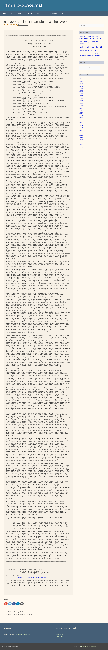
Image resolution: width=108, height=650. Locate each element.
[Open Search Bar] (105, 13)
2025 (81, 81)
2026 (81, 79)
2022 (81, 84)
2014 (81, 101)
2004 (81, 125)
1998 (81, 140)
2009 (81, 113)
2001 (81, 133)
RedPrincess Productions (88, 646)
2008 (81, 115)
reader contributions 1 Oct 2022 (90, 47)
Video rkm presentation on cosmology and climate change (90, 37)
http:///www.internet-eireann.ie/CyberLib (30, 577)
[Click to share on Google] (6, 603)
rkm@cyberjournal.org (22, 634)
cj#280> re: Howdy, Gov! (14, 612)
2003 (81, 128)
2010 (81, 111)
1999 (81, 137)
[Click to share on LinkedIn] (18, 603)
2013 (81, 103)
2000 (81, 135)
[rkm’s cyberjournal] (23, 6)
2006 (81, 120)
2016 (81, 96)
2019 (81, 89)
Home (4, 13)
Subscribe (59, 634)
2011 (81, 108)
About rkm (16, 13)
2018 (81, 91)
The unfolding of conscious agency (89, 43)
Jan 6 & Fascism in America (88, 50)
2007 (81, 118)
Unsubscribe (60, 636)
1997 (81, 142)
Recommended (57, 13)
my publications (35, 13)
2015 (81, 98)
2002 (81, 130)
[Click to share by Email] (22, 603)
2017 (81, 93)
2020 (81, 86)
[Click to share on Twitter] (10, 603)
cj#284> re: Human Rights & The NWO (19, 614)
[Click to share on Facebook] (14, 603)
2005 (81, 123)
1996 (81, 145)
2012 (81, 106)
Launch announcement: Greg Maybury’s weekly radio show (89, 55)
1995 (81, 147)
